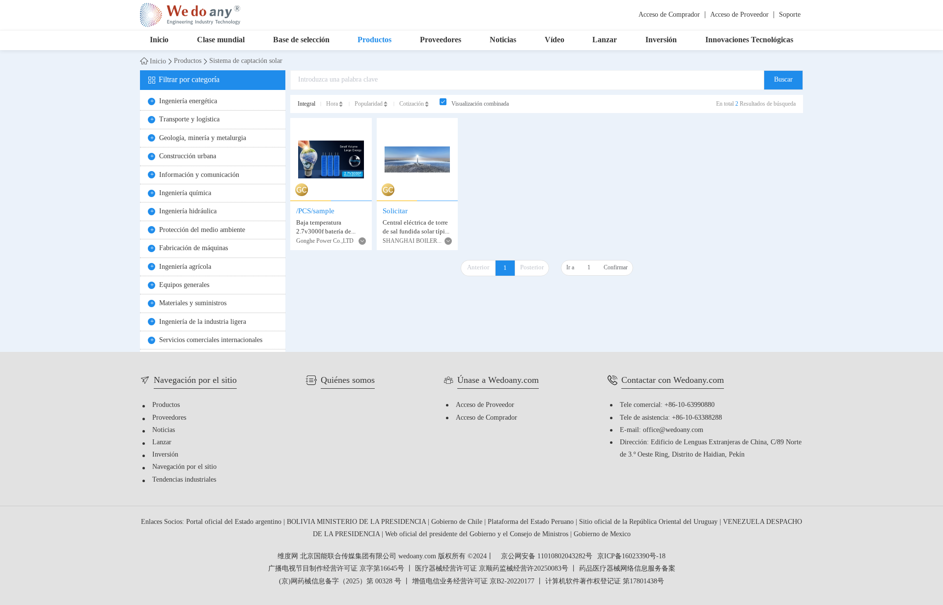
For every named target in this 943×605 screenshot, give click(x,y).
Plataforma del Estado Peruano (532, 522)
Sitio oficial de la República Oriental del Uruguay (649, 522)
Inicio (159, 40)
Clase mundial (221, 40)
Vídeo (554, 40)
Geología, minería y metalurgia (202, 138)
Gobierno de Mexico (602, 534)
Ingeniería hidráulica (188, 211)
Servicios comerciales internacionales (210, 340)
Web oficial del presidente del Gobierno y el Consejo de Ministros (477, 534)
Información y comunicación (199, 175)
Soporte (790, 15)
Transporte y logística (189, 119)
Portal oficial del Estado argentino (234, 522)
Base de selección (301, 40)
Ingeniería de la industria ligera (202, 322)
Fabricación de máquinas (193, 248)
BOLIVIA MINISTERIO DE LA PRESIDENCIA (357, 522)
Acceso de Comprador (669, 15)
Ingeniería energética (188, 101)
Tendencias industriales (184, 480)
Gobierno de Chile (457, 522)
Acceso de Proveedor (739, 15)
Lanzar (604, 40)
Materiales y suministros (192, 303)
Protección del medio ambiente (202, 230)
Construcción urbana (187, 156)
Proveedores (440, 40)
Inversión (661, 40)
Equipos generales (184, 285)
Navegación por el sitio (184, 467)
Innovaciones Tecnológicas (749, 40)
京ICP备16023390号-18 (631, 556)
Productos (374, 40)
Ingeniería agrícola (185, 267)
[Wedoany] (190, 15)
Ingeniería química (185, 193)
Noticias (503, 40)
